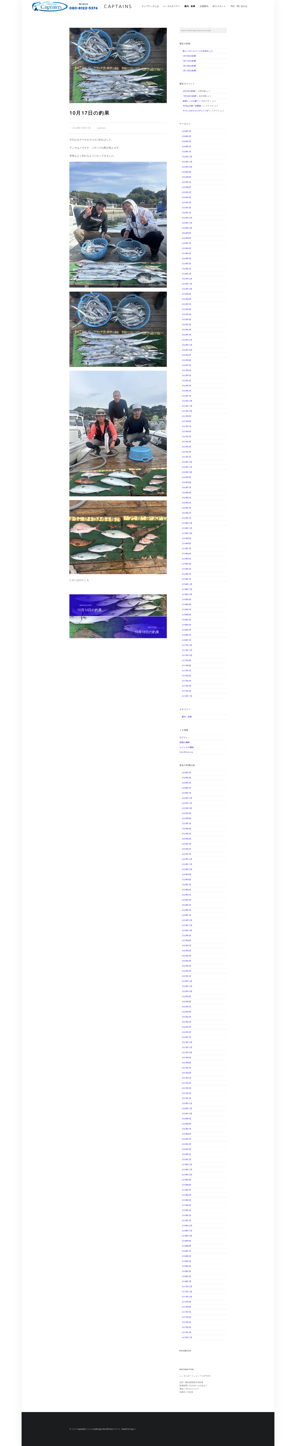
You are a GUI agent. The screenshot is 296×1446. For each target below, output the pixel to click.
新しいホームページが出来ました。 (199, 51)
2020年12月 (187, 462)
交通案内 (204, 6)
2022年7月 (186, 365)
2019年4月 (186, 564)
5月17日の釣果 (189, 61)
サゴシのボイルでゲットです (196, 111)
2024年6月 (186, 248)
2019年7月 (186, 548)
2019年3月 (186, 569)
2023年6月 (186, 309)
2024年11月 (187, 223)
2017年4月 (186, 686)
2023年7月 (186, 304)
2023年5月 (186, 314)
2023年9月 (186, 294)
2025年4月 (186, 197)
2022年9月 (186, 355)
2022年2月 (186, 391)
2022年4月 (186, 380)
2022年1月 (186, 396)
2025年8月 (186, 177)
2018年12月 (187, 584)
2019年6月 (186, 554)
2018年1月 (186, 640)
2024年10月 (187, 228)
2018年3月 (186, 630)
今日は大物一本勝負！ (193, 106)
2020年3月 (186, 508)
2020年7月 (186, 487)
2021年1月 (186, 457)
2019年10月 (187, 533)
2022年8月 (186, 360)
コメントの (186, 747)
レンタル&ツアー (171, 6)
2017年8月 (186, 665)
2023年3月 (186, 324)
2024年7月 (186, 243)
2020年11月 (187, 467)
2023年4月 (186, 319)
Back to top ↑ (129, 1429)
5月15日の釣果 (189, 70)
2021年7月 (186, 426)
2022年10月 (187, 350)
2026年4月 (186, 136)
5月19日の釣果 (189, 56)
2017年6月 (186, 676)
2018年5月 (186, 620)
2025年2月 (186, 207)
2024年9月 (186, 233)
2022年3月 (186, 385)
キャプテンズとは (150, 6)
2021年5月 (186, 436)
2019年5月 (186, 559)
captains (101, 128)
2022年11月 (187, 345)
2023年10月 (187, 289)
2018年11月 (187, 589)
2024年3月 (186, 263)
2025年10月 (187, 167)
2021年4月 (186, 441)
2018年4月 (186, 625)
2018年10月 (187, 594)
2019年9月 (186, 538)
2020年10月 (187, 472)
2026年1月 (186, 151)
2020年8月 (186, 482)
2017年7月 (186, 670)
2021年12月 (187, 401)
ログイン (183, 737)
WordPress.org (186, 752)
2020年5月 (186, 498)
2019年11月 (187, 528)
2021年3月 (186, 447)
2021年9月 (186, 416)
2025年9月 (186, 172)
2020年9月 (186, 477)
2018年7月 (186, 609)
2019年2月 (186, 574)
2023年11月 (187, 284)
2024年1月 (186, 274)
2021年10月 (187, 411)
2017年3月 (186, 691)
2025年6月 (186, 187)
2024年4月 (186, 258)
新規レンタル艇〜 (191, 101)
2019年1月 (186, 579)
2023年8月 (186, 299)
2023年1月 (186, 335)
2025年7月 (186, 182)
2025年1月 (186, 213)
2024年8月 (186, 238)
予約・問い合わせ (238, 6)
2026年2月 (186, 146)
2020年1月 (186, 518)
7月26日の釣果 (189, 96)
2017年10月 (187, 655)
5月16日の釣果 (189, 66)
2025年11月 (187, 162)
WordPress (107, 1429)
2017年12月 (187, 645)
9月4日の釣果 (189, 91)
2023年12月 (187, 279)
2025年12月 (187, 157)
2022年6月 (186, 370)
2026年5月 (186, 131)
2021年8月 (186, 421)
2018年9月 (186, 599)
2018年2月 (186, 635)
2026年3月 (186, 141)
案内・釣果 (189, 6)
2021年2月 (186, 452)
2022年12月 (187, 340)
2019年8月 (186, 543)
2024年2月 (186, 269)
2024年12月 (187, 218)
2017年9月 (186, 660)
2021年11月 (187, 406)
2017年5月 (186, 681)
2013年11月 (187, 696)
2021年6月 (186, 431)
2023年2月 (186, 329)
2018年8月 (186, 604)
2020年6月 (186, 492)
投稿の (184, 742)
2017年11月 (187, 650)
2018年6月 (186, 614)
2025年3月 (186, 202)
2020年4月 (186, 503)
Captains (118, 6)
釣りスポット (219, 6)
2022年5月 (186, 375)
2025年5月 (186, 192)
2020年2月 (186, 513)
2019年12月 (187, 523)
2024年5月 (186, 253)
